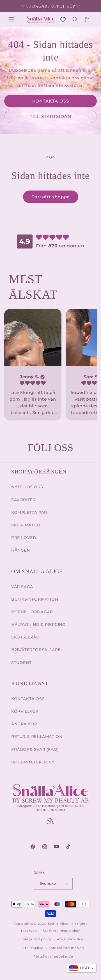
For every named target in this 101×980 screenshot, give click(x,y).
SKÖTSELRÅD (25, 637)
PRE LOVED (23, 537)
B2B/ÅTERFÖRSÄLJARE (36, 649)
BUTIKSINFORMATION (34, 599)
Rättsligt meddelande (53, 956)
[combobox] (82, 968)
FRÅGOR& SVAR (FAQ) (35, 749)
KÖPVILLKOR (25, 711)
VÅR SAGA (22, 586)
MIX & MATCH (25, 525)
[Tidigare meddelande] (10, 6)
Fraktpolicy (33, 948)
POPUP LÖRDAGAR (32, 611)
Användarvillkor (71, 939)
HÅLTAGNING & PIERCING (38, 624)
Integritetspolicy (36, 939)
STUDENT (21, 662)
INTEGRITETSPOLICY (32, 762)
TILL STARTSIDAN (50, 116)
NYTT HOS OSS (27, 486)
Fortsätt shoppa (50, 196)
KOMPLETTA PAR (29, 512)
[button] (11, 19)
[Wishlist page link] (63, 19)
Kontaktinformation (66, 948)
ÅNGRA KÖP (24, 723)
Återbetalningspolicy (61, 931)
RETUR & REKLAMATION (36, 736)
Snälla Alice (58, 924)
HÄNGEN (20, 550)
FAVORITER (23, 499)
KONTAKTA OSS (50, 101)
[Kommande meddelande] (90, 6)
